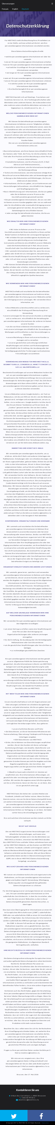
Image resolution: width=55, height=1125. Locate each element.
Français (5, 9)
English (15, 9)
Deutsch (25, 9)
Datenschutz (45, 1122)
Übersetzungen (8, 4)
